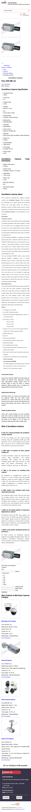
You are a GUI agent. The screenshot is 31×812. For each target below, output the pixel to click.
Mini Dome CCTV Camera (9, 621)
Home (4, 69)
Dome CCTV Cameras (8, 739)
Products (5, 71)
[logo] (3, 4)
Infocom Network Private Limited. (18, 809)
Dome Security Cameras (8, 699)
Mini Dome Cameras (8, 73)
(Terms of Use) (19, 807)
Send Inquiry (6, 65)
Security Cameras (7, 660)
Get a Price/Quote (6, 84)
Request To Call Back (7, 67)
